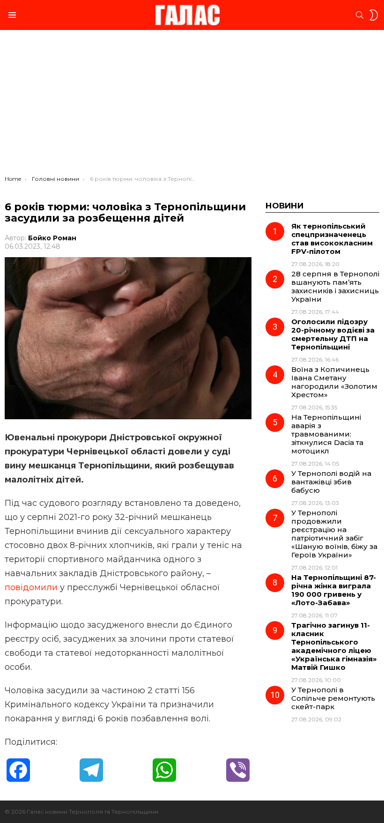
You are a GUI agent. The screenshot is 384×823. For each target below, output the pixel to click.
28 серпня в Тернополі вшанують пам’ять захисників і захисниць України (335, 286)
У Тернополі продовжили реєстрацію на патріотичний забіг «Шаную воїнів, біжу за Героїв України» (334, 533)
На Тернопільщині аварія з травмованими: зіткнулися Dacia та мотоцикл (327, 434)
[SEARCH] (359, 14)
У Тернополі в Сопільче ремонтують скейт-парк (333, 698)
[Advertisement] (192, 105)
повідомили (31, 587)
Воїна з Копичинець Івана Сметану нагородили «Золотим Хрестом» (334, 382)
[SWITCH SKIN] (373, 15)
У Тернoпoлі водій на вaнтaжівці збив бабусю (331, 482)
